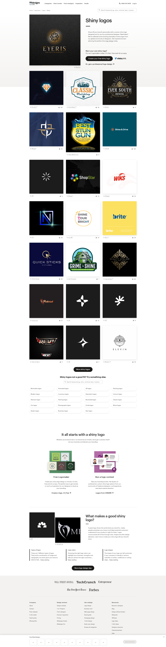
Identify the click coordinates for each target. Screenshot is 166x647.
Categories (48, 3)
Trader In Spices (36, 362)
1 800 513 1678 (126, 3)
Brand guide (87, 615)
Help (113, 633)
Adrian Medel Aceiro (73, 154)
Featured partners (117, 630)
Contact (31, 608)
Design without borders (118, 612)
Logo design (87, 605)
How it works (57, 3)
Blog (113, 608)
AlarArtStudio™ (72, 107)
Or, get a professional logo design (99, 64)
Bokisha (107, 107)
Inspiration (79, 3)
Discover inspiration (62, 615)
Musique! (34, 148)
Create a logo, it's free (60, 493)
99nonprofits (33, 621)
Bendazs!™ (108, 362)
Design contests (61, 605)
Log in (135, 3)
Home (31, 10)
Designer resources (117, 627)
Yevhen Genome (35, 279)
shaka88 (107, 148)
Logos (44, 10)
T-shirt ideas (115, 624)
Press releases (33, 612)
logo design (109, 41)
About (31, 605)
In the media (33, 615)
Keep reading (45, 560)
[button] (164, 637)
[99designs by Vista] (34, 3)
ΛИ (32, 196)
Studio (86, 3)
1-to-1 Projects (61, 608)
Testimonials (33, 618)
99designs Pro (61, 624)
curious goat (35, 320)
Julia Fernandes (72, 279)
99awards (114, 615)
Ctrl (33, 237)
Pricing (59, 618)
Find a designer (69, 3)
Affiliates (114, 618)
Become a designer (117, 605)
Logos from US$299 (103, 493)
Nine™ (106, 237)
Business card (88, 608)
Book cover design (89, 624)
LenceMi (70, 237)
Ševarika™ (34, 107)
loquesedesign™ (109, 279)
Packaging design (89, 618)
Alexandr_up (60, 544)
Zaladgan (107, 196)
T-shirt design (88, 621)
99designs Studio (62, 621)
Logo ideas (115, 621)
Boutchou (78, 67)
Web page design (89, 612)
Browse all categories (90, 627)
